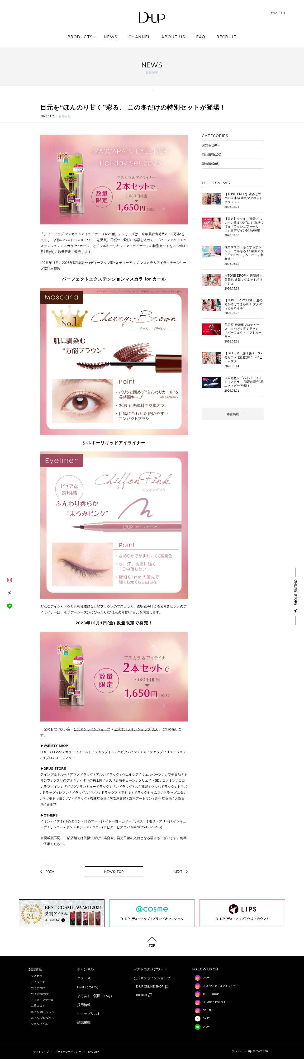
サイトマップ (41, 1051)
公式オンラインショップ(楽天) (137, 729)
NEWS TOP (114, 871)
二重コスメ (38, 1005)
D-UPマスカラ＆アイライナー (220, 986)
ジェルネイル (39, 1024)
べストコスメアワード (150, 969)
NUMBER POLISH (214, 1002)
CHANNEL (139, 37)
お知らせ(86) (210, 145)
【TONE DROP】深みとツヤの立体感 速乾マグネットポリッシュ (243, 198)
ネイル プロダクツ (42, 1018)
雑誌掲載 (83, 1022)
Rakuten (142, 995)
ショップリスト (88, 1014)
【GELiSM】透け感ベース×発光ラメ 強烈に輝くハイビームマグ (243, 357)
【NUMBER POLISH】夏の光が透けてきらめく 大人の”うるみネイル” (243, 304)
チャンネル (85, 969)
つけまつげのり (41, 994)
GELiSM (208, 1010)
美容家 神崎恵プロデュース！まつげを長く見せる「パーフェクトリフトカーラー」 (242, 330)
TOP (152, 945)
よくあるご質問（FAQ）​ (95, 996)
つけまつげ (38, 988)
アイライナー (39, 982)
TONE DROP (211, 994)
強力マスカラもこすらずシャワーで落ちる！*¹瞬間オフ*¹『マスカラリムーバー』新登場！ (244, 253)
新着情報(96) (210, 164)
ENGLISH (278, 13)
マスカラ (36, 976)
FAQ (200, 37)
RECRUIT (226, 37)
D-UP (206, 977)
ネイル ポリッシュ (42, 1012)
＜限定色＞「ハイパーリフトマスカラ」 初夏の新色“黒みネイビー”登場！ (243, 382)
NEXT (178, 871)
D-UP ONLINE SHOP (150, 986)
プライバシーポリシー (68, 1051)
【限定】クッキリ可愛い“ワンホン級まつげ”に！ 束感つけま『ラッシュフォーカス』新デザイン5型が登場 (243, 224)
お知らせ (64, 116)
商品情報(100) (211, 154)
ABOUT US (173, 37)
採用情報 (83, 1005)
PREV (50, 871)
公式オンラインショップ (92, 729)
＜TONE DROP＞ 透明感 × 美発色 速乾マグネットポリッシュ (243, 279)
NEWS (111, 37)
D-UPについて (88, 987)
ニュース (83, 978)
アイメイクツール (42, 1000)
